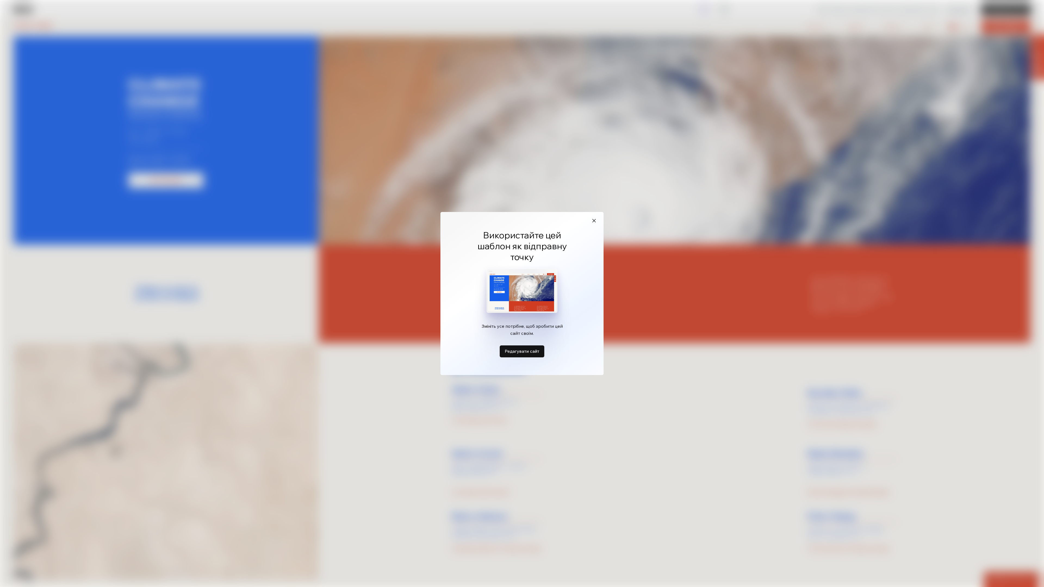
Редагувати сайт (522, 351)
